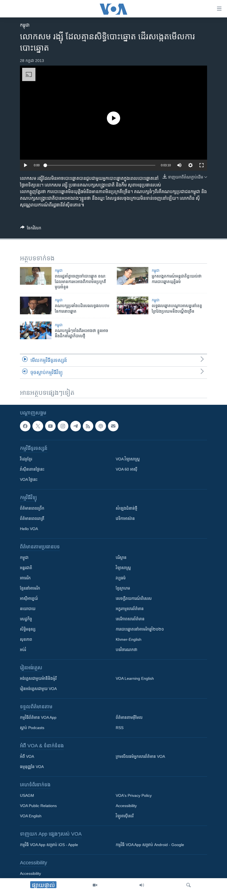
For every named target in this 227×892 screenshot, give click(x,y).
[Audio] (141, 885)
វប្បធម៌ (121, 578)
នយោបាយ (27, 608)
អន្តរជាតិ (26, 568)
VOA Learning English (135, 678)
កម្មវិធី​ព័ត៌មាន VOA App (38, 717)
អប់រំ (23, 649)
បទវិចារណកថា (126, 649)
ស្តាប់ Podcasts (32, 727)
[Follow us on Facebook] (25, 426)
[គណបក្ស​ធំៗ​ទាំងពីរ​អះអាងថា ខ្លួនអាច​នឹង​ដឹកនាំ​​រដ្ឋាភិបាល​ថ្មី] (35, 330)
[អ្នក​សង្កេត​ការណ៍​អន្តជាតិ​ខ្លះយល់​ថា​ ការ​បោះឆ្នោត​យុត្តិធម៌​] (132, 276)
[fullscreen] (201, 165)
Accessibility (126, 805)
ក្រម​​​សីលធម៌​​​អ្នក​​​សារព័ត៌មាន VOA (140, 756)
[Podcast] (100, 426)
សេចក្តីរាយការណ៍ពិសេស (134, 598)
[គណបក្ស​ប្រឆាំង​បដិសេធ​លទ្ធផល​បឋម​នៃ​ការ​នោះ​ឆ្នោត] (35, 305)
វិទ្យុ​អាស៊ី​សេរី (124, 816)
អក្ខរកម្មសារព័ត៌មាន (130, 608)
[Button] (30, 229)
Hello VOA (29, 529)
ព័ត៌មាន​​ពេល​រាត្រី (32, 518)
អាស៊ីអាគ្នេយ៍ (29, 598)
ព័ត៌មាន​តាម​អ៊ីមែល (129, 717)
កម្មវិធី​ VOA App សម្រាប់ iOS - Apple (49, 844)
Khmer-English (128, 639)
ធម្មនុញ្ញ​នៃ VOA (32, 766)
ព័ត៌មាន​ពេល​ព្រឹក (32, 508)
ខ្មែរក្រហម (123, 588)
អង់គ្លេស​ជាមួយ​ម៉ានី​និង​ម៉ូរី (38, 678)
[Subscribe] (113, 426)
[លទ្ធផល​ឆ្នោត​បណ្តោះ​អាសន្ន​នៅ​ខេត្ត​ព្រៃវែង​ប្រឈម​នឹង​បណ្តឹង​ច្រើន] (132, 305)
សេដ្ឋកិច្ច (26, 619)
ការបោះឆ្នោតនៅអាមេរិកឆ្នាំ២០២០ (140, 629)
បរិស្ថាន (121, 557)
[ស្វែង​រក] (188, 885)
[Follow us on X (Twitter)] (37, 426)
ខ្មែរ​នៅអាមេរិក (30, 588)
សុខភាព (26, 639)
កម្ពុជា (25, 25)
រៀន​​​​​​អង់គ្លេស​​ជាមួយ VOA (38, 688)
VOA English (31, 816)
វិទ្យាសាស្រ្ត (123, 568)
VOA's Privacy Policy (134, 795)
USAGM (27, 795)
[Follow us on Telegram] (75, 426)
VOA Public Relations (38, 805)
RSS (119, 727)
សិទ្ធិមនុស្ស (27, 629)
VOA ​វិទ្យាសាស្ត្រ (128, 459)
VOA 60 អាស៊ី (126, 469)
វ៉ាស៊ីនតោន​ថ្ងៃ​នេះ (32, 469)
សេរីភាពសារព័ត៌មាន (130, 619)
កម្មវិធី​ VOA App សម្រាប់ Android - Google (150, 844)
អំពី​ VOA (27, 756)
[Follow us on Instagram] (63, 426)
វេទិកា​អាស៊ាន (125, 518)
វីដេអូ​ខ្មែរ (26, 459)
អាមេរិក (25, 578)
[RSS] (88, 426)
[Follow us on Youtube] (50, 426)
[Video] (95, 885)
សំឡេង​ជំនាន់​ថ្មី (126, 508)
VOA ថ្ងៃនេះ (28, 479)
